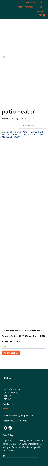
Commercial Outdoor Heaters (38, 48)
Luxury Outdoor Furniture (36, 62)
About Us (40, 80)
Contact (41, 95)
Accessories (39, 73)
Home (42, 26)
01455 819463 (20, 420)
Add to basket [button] (11, 352)
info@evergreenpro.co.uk (21, 415)
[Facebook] (5, 428)
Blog (42, 88)
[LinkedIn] (10, 428)
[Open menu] (43, 100)
